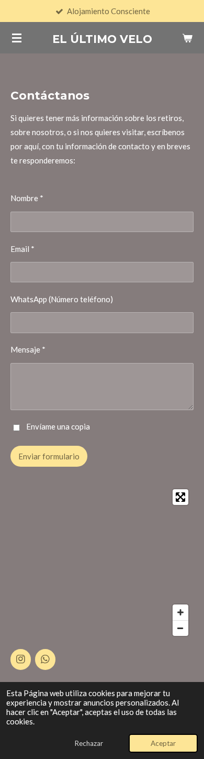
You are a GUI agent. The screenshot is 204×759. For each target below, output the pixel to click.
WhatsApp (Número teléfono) (61, 299)
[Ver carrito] (187, 37)
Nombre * (26, 198)
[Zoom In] (180, 612)
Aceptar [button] (163, 743)
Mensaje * (28, 349)
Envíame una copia (58, 427)
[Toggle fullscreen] (180, 497)
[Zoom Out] (180, 628)
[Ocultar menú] (16, 37)
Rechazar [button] (88, 743)
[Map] (102, 562)
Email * (22, 249)
